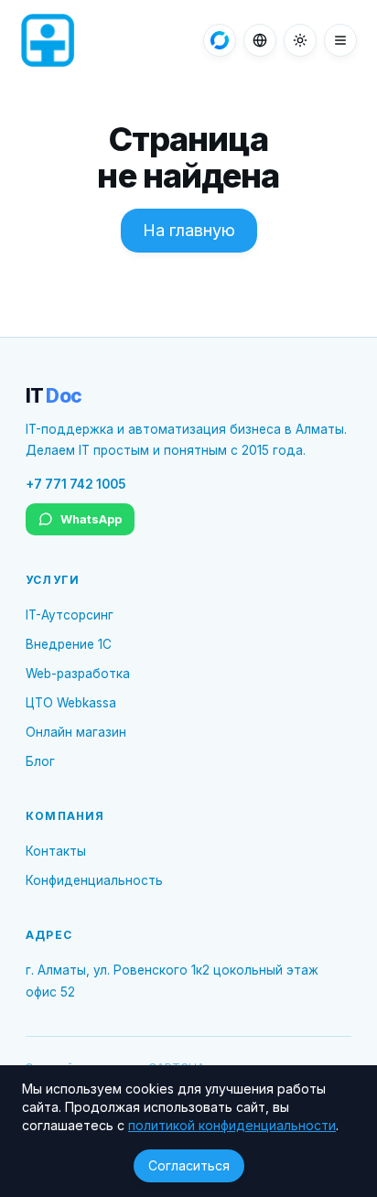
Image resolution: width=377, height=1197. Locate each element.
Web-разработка (78, 673)
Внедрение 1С (69, 644)
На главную (189, 230)
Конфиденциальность (94, 880)
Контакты (56, 851)
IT (53, 395)
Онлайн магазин (76, 732)
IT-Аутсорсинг (69, 615)
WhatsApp (91, 519)
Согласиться (189, 1165)
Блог (40, 761)
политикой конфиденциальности (232, 1125)
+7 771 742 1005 (75, 484)
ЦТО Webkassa (71, 703)
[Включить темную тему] (300, 40)
